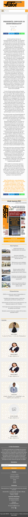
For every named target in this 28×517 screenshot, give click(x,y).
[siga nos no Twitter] (14, 508)
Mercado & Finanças (14, 477)
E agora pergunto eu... (14, 356)
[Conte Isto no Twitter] (11, 33)
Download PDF (14, 238)
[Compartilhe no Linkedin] (16, 33)
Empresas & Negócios (14, 476)
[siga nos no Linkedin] (16, 508)
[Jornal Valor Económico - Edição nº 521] (14, 236)
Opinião (14, 482)
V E (14, 28)
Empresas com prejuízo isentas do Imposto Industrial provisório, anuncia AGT (19, 278)
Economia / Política (15, 474)
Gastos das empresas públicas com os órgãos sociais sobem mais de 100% (19, 284)
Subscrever (14, 468)
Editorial (14, 29)
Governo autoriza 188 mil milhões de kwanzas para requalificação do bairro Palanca (18, 271)
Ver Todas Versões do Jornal (14, 241)
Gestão (14, 481)
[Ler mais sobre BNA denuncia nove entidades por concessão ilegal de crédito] (6, 266)
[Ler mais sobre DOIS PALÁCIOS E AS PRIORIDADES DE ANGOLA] (6, 253)
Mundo (14, 479)
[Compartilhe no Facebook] (5, 33)
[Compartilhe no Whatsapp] (21, 33)
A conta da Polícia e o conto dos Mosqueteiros (14, 336)
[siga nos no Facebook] (12, 508)
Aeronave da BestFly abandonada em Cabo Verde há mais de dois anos (18, 257)
